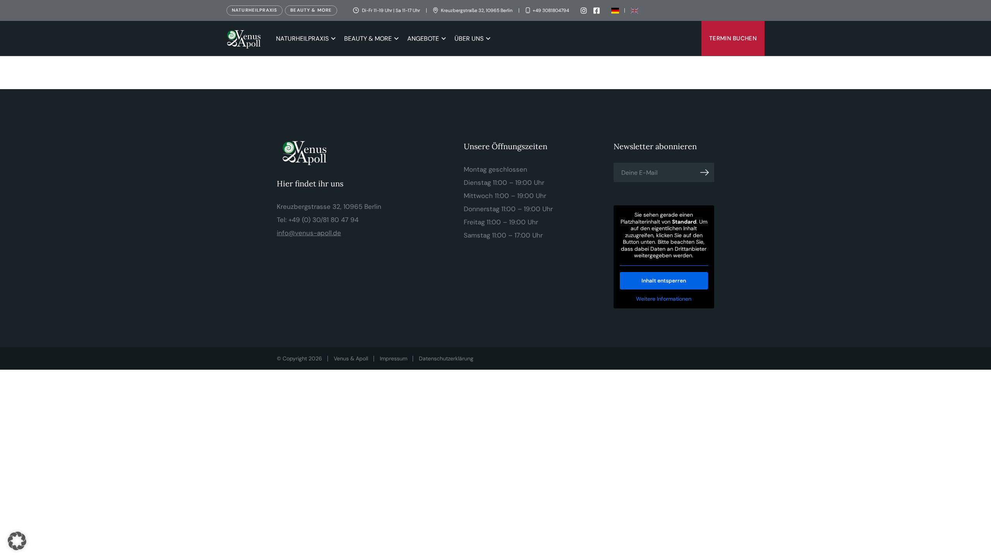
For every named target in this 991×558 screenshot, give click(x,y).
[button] (17, 541)
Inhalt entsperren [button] (663, 280)
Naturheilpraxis (254, 10)
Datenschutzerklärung (446, 358)
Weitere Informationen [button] (663, 299)
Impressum (393, 358)
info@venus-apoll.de (309, 233)
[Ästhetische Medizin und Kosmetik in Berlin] (245, 38)
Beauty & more (311, 10)
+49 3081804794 (551, 10)
